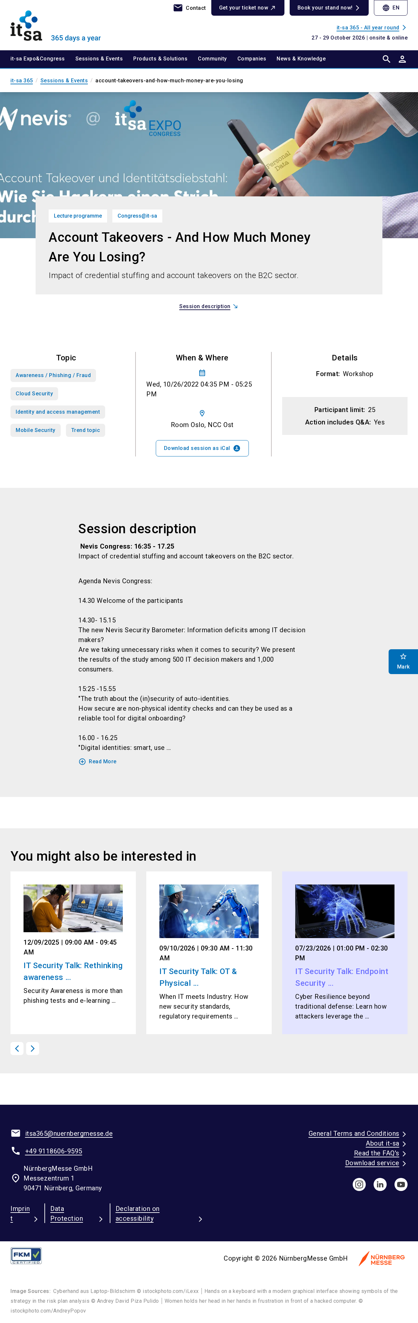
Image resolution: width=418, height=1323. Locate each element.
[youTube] (401, 1184)
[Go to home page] (56, 25)
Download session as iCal (202, 448)
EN (390, 8)
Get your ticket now (243, 8)
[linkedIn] (380, 1184)
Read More (97, 762)
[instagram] (359, 1184)
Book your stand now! (325, 8)
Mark (403, 661)
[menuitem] (42, 59)
